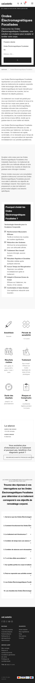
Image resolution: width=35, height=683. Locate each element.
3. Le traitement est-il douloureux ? (15, 534)
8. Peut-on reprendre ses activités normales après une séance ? (17, 573)
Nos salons (22, 636)
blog (20, 634)
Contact (21, 638)
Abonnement (5, 640)
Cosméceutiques (6, 632)
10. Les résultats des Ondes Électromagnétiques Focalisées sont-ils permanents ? (17, 591)
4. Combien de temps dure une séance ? (17, 541)
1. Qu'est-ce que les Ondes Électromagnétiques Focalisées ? (17, 517)
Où (4, 50)
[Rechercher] (18, 3)
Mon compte (5, 648)
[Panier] (24, 3)
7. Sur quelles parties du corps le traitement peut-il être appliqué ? (17, 565)
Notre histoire (23, 629)
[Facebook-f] (2, 621)
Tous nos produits (7, 629)
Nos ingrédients (24, 632)
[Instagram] (6, 621)
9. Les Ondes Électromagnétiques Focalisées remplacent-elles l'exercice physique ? (17, 582)
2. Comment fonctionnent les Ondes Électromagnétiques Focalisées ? (17, 526)
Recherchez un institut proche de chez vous (18, 457)
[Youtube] (9, 621)
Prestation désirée (9, 42)
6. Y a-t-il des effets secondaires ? (15, 558)
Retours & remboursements (6, 651)
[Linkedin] (4, 621)
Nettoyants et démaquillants (5, 637)
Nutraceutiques (6, 634)
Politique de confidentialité (5, 660)
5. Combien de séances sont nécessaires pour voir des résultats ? (17, 549)
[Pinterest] (12, 621)
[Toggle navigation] (32, 3)
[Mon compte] (21, 3)
